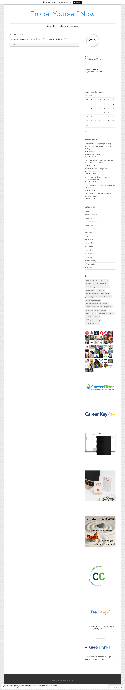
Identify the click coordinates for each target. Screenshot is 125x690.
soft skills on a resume (92, 316)
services (111, 313)
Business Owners (91, 215)
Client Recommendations (69, 26)
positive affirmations (92, 307)
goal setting (89, 239)
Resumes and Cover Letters (94, 154)
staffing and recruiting (92, 320)
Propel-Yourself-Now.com (94, 59)
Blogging (88, 211)
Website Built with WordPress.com (62, 680)
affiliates (88, 280)
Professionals (90, 253)
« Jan (86, 131)
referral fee (89, 310)
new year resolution (91, 303)
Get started (77, 2)
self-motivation (102, 313)
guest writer (100, 290)
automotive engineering (100, 280)
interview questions (91, 293)
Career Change (90, 218)
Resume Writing (90, 260)
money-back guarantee (93, 300)
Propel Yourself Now (62, 14)
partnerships (104, 303)
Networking (89, 250)
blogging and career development (96, 283)
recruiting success (106, 307)
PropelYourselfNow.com (93, 72)
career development (91, 287)
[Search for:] (44, 45)
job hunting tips (105, 293)
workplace (88, 268)
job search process (91, 297)
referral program (100, 310)
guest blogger (90, 290)
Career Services (90, 229)
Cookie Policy (40, 687)
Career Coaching (91, 222)
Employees (89, 232)
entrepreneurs (104, 287)
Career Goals (89, 225)
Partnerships (51, 26)
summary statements (92, 323)
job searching (89, 243)
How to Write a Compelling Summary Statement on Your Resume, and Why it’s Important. (98, 146)
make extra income (105, 297)
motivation (89, 246)
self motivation (90, 264)
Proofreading (89, 257)
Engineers (88, 236)
